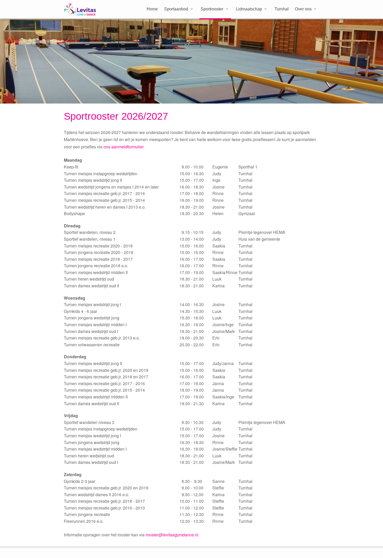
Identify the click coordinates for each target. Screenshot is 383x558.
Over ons (303, 9)
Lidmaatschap (249, 9)
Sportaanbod (176, 9)
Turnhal (282, 9)
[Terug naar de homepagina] (87, 9)
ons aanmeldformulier (123, 147)
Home (152, 9)
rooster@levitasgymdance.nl (172, 535)
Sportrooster (212, 9)
